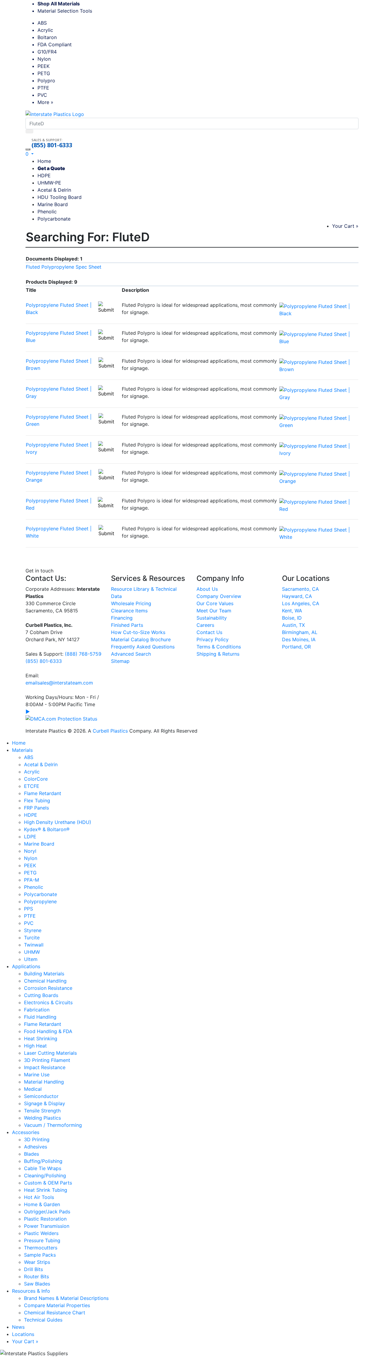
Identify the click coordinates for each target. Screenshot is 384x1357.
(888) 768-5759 (83, 654)
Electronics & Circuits (48, 1002)
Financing (122, 618)
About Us (207, 589)
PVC (42, 95)
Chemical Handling (45, 981)
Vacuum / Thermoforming (53, 1125)
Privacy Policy (212, 639)
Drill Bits (33, 1269)
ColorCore (36, 779)
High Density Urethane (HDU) (57, 822)
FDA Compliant (55, 44)
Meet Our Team (213, 611)
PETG (44, 73)
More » (45, 102)
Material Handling (44, 1082)
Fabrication (37, 1010)
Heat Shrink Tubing (45, 1190)
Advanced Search (131, 654)
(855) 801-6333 (52, 145)
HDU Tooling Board (60, 197)
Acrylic (45, 30)
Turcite (32, 938)
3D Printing (37, 1139)
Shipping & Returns (217, 654)
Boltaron (47, 37)
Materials (22, 750)
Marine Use (37, 1075)
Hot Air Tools (39, 1197)
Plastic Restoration (45, 1219)
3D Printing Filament (47, 1060)
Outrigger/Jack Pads (47, 1212)
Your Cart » (345, 226)
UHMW (32, 952)
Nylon (44, 59)
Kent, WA (292, 611)
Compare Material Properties (57, 1305)
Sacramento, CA (300, 589)
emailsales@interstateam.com (59, 683)
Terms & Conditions (218, 647)
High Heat (35, 1046)
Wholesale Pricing (131, 603)
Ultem (31, 959)
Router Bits (36, 1276)
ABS (42, 23)
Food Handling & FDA (48, 1031)
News (18, 1327)
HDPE (44, 175)
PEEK (44, 66)
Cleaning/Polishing (45, 1176)
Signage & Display (44, 1103)
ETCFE (31, 786)
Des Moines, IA (299, 639)
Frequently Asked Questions (143, 647)
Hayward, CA (297, 596)
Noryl (30, 851)
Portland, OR (296, 647)
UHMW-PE (49, 183)
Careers (205, 625)
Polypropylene (40, 901)
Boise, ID (292, 618)
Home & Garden (42, 1204)
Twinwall (34, 945)
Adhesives (35, 1147)
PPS (28, 909)
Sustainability (211, 618)
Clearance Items (129, 611)
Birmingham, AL (299, 632)
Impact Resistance (44, 1067)
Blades (31, 1154)
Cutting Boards (41, 995)
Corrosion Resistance (48, 988)
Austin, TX (293, 625)
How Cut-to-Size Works (138, 632)
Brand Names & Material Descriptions (66, 1298)
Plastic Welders (41, 1233)
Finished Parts (127, 625)
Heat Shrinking (40, 1038)
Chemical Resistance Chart (54, 1313)
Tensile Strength (42, 1111)
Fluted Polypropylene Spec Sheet (63, 267)
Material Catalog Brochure (141, 639)
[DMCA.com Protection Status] (61, 718)
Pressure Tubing (42, 1240)
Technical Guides (43, 1320)
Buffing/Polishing (43, 1161)
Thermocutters (40, 1248)
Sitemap (120, 661)
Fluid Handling (40, 1017)
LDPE (30, 837)
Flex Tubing (37, 800)
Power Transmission (46, 1226)
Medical (33, 1089)
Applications (26, 966)
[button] (30, 154)
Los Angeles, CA (300, 603)
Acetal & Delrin (54, 190)
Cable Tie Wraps (42, 1168)
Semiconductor (41, 1096)
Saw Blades (37, 1284)
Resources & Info (31, 1291)
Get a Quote (51, 168)
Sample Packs (40, 1255)
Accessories (25, 1132)
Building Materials (44, 974)
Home (44, 161)
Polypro (46, 81)
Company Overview (218, 596)
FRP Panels (36, 808)
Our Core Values (214, 603)
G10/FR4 (47, 52)
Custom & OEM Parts (48, 1183)
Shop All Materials (59, 4)
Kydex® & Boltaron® (47, 829)
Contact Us (209, 632)
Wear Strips (37, 1262)
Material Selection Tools (67, 11)
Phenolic (47, 212)
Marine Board (53, 204)
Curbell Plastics (110, 731)
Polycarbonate (54, 219)
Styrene (32, 930)
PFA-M (31, 880)
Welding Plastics (42, 1118)
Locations (23, 1334)
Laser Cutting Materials (50, 1053)
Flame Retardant (42, 793)
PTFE (43, 88)
